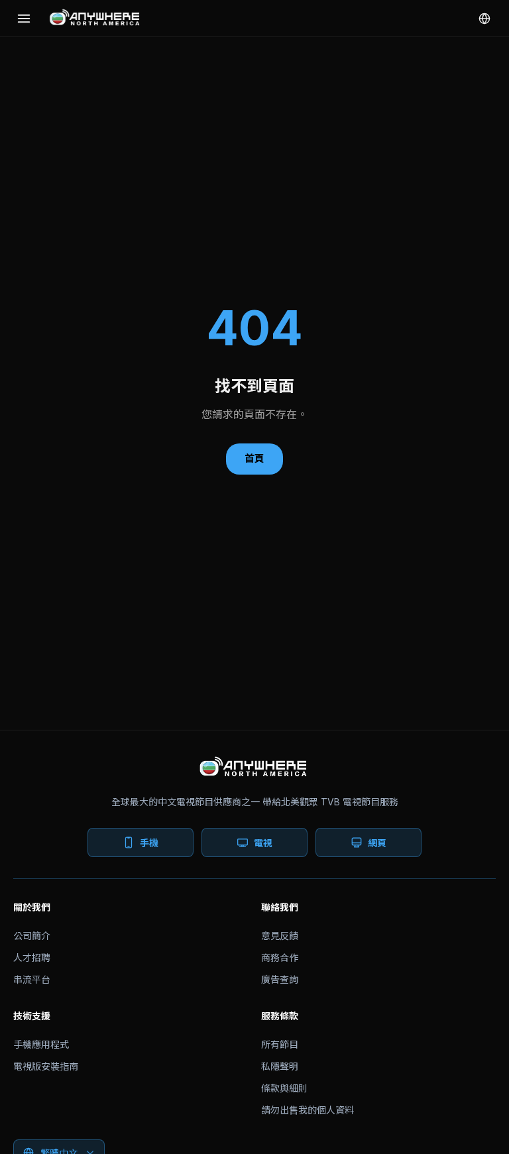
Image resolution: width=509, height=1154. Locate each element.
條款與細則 (284, 1088)
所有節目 (279, 1044)
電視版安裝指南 (45, 1066)
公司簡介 (31, 935)
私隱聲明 (279, 1066)
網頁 (377, 842)
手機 (149, 842)
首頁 (254, 458)
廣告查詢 (279, 979)
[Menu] (24, 18)
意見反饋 (279, 935)
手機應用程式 (41, 1044)
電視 (263, 842)
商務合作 (279, 957)
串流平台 (31, 979)
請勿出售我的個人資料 (307, 1110)
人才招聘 (31, 957)
